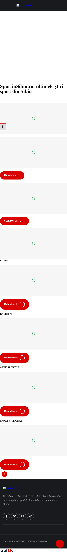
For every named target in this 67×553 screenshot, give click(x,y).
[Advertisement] (33, 45)
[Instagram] (22, 516)
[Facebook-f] (6, 516)
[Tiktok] (30, 516)
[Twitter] (14, 516)
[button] (63, 5)
